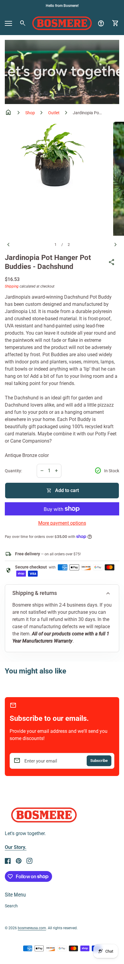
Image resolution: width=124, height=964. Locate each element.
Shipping (12, 286)
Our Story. (15, 847)
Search (11, 905)
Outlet (54, 112)
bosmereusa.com (32, 928)
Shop (30, 112)
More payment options (62, 523)
